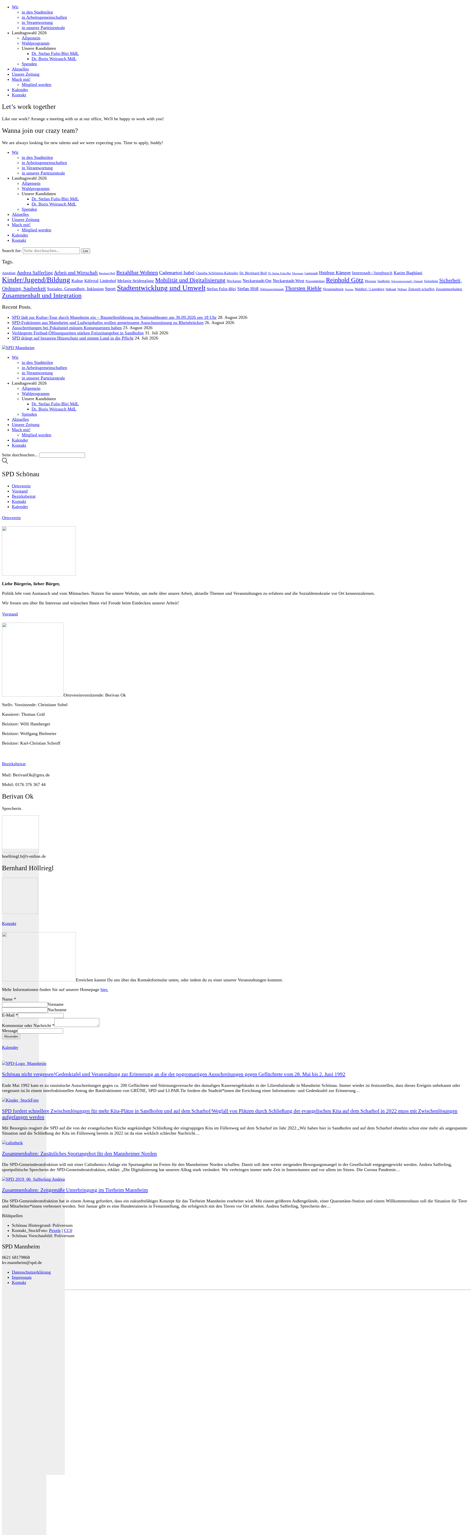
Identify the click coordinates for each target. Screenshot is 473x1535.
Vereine (349, 289)
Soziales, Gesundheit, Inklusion (75, 288)
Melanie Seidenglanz (135, 280)
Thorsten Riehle (303, 288)
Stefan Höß (248, 288)
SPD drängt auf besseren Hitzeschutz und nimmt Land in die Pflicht (73, 338)
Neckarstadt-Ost (257, 280)
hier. (104, 989)
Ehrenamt (297, 273)
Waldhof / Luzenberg (369, 289)
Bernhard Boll (107, 273)
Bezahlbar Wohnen (137, 272)
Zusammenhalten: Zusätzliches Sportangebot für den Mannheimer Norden (79, 1154)
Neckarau (234, 281)
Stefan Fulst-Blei (221, 289)
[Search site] (5, 462)
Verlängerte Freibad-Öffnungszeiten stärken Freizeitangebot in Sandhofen (78, 332)
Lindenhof (108, 281)
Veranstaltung (333, 289)
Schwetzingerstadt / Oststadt (407, 281)
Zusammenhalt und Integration (42, 295)
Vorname (56, 1004)
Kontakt (19, 1282)
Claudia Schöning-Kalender (217, 273)
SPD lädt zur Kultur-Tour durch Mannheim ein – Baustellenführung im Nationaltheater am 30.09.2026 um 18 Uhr (114, 317)
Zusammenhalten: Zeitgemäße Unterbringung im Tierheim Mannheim (75, 1190)
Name (9, 999)
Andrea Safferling (35, 272)
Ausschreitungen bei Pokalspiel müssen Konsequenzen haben (67, 327)
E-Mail (10, 1015)
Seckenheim (431, 281)
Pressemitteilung (315, 281)
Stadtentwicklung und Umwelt (161, 288)
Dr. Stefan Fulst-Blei (279, 273)
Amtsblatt (9, 273)
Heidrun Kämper (335, 272)
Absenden (11, 1036)
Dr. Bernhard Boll (253, 273)
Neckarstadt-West (288, 280)
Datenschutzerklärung (31, 1272)
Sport (110, 288)
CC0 (68, 1230)
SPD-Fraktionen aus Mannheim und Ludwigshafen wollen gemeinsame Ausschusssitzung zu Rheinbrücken (107, 322)
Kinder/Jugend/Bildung (36, 280)
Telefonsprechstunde (272, 289)
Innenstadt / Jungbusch (372, 273)
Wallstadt (391, 289)
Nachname (57, 1009)
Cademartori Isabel (176, 272)
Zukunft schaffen (421, 289)
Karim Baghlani (408, 272)
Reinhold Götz (345, 280)
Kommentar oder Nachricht (28, 1025)
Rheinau (370, 281)
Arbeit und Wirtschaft (76, 272)
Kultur (77, 280)
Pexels (55, 1230)
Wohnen (402, 289)
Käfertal (91, 280)
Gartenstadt (311, 273)
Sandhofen (383, 281)
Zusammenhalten (449, 289)
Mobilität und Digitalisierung (190, 280)
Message (9, 1030)
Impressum (22, 1277)
